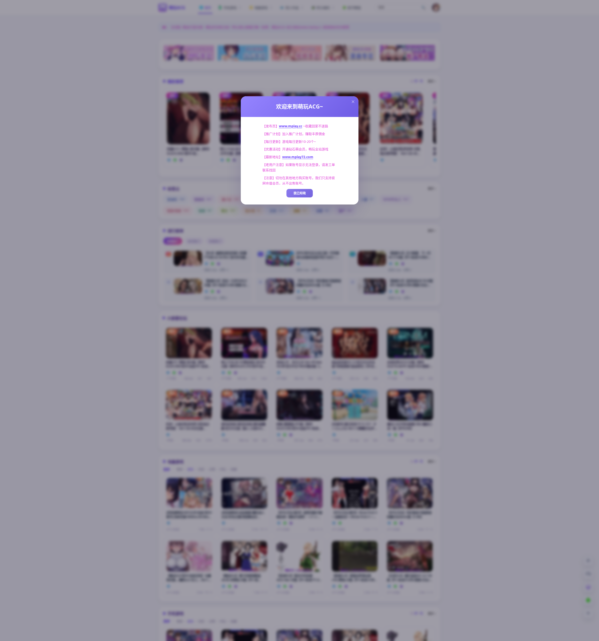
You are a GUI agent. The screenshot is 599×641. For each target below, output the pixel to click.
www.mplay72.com (297, 157)
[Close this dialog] (353, 102)
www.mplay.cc (290, 126)
